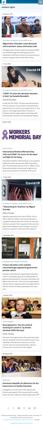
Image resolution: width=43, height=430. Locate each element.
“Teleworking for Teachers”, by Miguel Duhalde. (21, 203)
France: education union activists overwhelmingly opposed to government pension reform (21, 262)
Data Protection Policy (26, 423)
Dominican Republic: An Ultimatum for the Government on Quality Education (21, 374)
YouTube (19, 408)
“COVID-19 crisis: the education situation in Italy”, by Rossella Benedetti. (21, 90)
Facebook (8, 408)
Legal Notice (14, 423)
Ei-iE (3, 2)
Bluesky (29, 408)
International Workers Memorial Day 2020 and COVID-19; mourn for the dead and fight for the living (21, 146)
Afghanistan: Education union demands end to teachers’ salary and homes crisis (21, 36)
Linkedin (34, 408)
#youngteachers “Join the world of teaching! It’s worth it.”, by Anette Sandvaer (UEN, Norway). (21, 321)
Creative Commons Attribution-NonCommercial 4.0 (19, 420)
